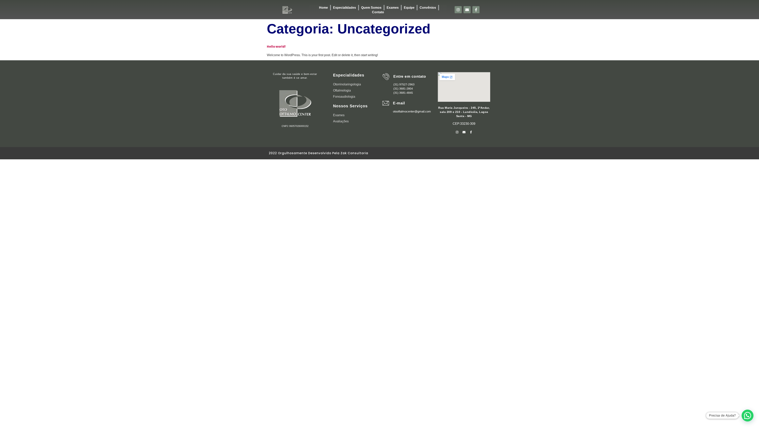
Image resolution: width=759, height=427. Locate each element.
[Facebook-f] (476, 9)
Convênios (428, 7)
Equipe (409, 7)
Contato (378, 12)
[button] (747, 415)
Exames (393, 7)
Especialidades (344, 7)
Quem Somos (371, 7)
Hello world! (276, 46)
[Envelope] (467, 9)
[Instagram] (458, 9)
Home (323, 7)
